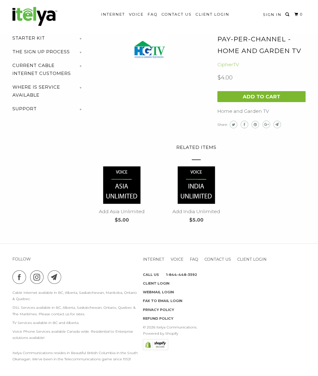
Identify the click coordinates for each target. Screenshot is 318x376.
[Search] (287, 14)
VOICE (136, 14)
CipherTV (228, 64)
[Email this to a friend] (276, 124)
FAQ (153, 14)
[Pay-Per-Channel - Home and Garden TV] (149, 50)
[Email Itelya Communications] (56, 277)
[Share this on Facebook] (243, 124)
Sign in (272, 14)
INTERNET (113, 14)
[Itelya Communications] (37, 16)
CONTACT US (176, 14)
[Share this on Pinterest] (254, 124)
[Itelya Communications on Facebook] (20, 277)
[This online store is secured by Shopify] (155, 349)
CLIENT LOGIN (212, 14)
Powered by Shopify (160, 333)
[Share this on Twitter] (233, 124)
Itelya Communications (177, 327)
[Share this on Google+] (265, 124)
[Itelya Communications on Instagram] (38, 277)
